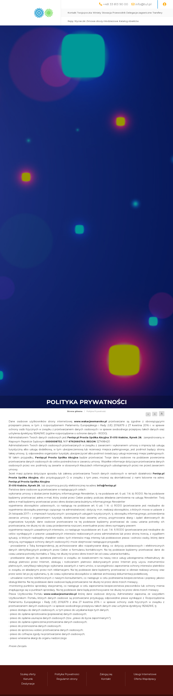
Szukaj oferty (28, 674)
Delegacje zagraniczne (139, 12)
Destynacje (28, 683)
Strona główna (74, 411)
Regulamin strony (67, 678)
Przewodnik (119, 12)
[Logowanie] (164, 4)
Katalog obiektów (129, 21)
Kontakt (72, 12)
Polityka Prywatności (67, 674)
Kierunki (28, 678)
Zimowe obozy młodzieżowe (102, 21)
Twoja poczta (84, 12)
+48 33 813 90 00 (115, 4)
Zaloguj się (106, 674)
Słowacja (107, 12)
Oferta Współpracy (145, 678)
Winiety (97, 12)
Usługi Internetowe (144, 674)
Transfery (157, 12)
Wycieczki (79, 21)
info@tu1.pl (143, 4)
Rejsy (70, 21)
